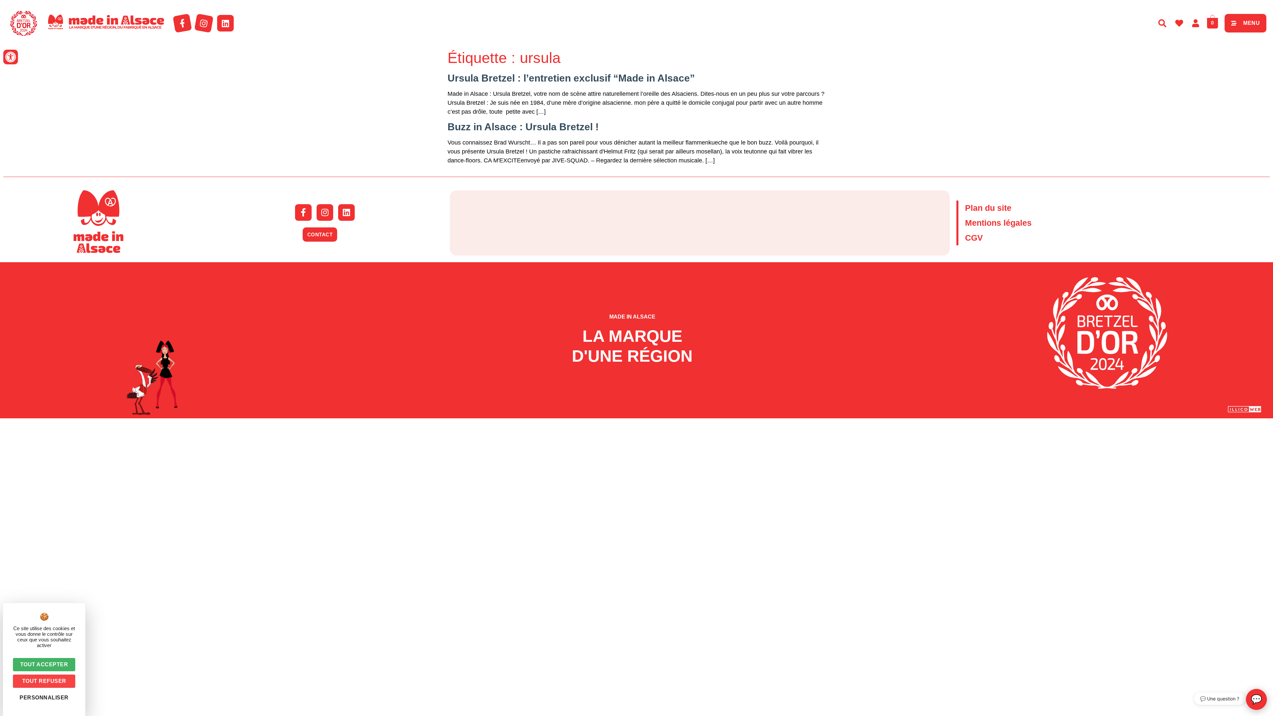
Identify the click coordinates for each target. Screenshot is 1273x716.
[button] (10, 57)
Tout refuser (44, 681)
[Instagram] (203, 23)
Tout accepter (44, 664)
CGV (974, 237)
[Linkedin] (225, 23)
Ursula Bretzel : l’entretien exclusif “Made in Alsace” (571, 78)
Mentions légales (998, 222)
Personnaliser (44, 697)
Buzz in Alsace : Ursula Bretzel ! (523, 126)
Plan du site (988, 207)
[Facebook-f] (182, 23)
